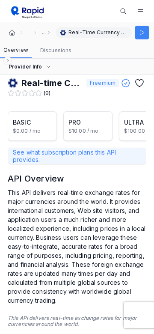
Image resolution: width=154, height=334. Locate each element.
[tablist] (37, 50)
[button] (140, 11)
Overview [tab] (15, 50)
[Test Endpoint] (142, 32)
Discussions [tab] (55, 50)
